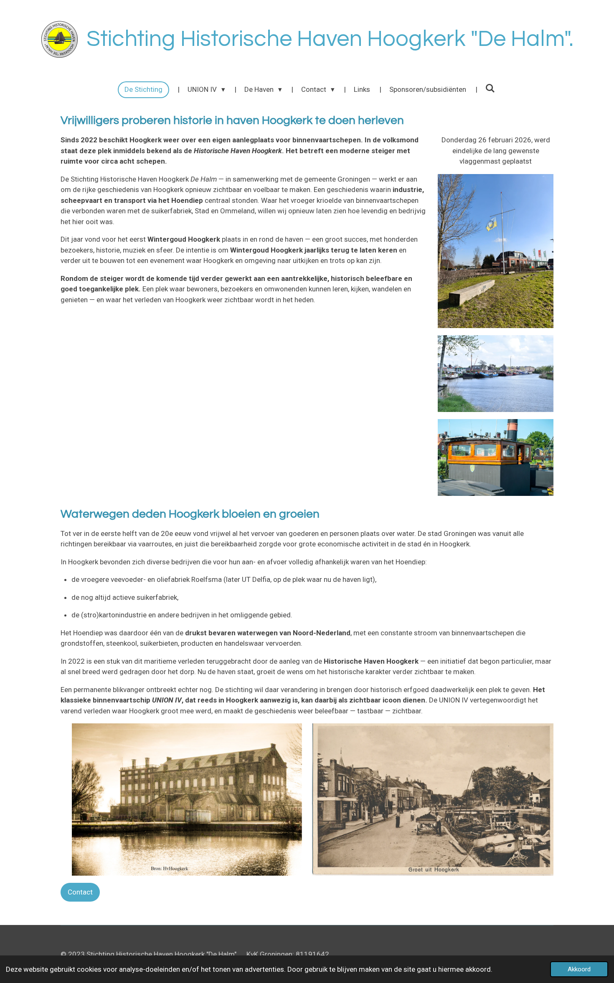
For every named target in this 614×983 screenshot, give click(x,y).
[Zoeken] (490, 88)
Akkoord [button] (579, 969)
